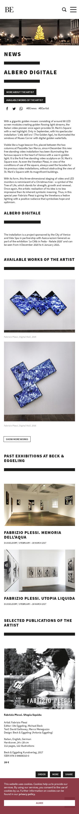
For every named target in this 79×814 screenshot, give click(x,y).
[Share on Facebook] (7, 108)
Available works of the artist (24, 100)
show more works (17, 439)
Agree (39, 803)
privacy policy (27, 794)
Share (69, 774)
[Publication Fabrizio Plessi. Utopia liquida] (39, 678)
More (55, 774)
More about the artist (20, 92)
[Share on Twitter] (14, 108)
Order (42, 774)
